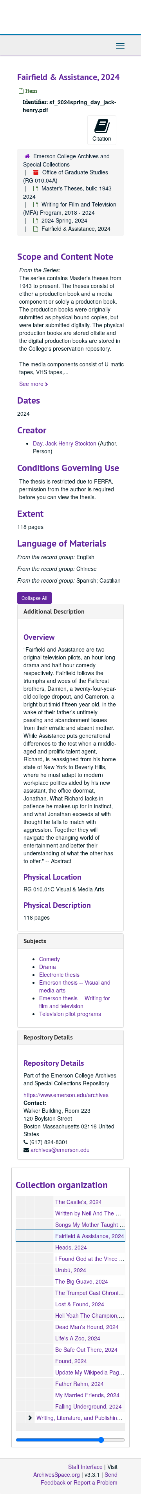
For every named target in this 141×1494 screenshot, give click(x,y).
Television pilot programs (70, 1014)
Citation (101, 138)
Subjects (35, 941)
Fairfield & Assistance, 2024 (89, 1236)
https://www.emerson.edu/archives (66, 1095)
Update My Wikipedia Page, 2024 (96, 1372)
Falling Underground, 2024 (88, 1406)
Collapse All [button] (34, 597)
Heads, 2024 (71, 1247)
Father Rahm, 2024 (79, 1383)
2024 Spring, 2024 (64, 220)
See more (32, 384)
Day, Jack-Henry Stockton (64, 443)
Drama (47, 967)
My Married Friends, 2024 (87, 1395)
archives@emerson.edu (60, 1150)
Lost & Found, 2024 (79, 1304)
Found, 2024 (71, 1361)
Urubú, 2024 (70, 1270)
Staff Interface (85, 1466)
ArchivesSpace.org (56, 1474)
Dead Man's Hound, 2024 (87, 1327)
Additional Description (54, 611)
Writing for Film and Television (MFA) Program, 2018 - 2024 (69, 208)
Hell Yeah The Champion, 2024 (94, 1315)
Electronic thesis (59, 974)
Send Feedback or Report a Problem (79, 1478)
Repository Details (48, 1037)
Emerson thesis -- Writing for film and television (74, 1002)
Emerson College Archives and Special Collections (66, 160)
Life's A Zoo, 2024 (77, 1338)
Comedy (49, 959)
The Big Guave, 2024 (81, 1281)
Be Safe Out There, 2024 (86, 1349)
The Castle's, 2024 (78, 1202)
